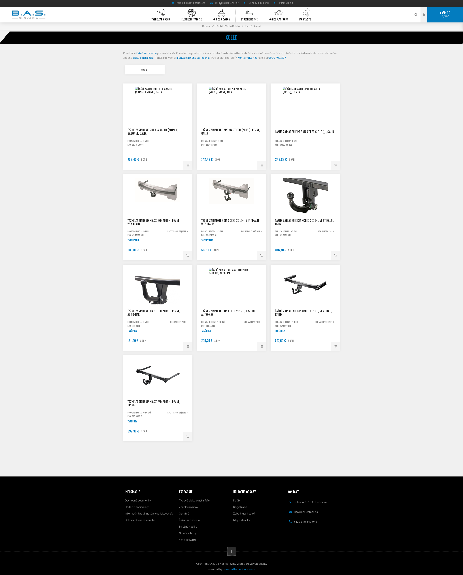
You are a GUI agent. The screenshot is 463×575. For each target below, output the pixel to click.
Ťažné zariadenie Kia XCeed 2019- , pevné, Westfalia (154, 222)
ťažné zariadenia (146, 53)
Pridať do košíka (187, 165)
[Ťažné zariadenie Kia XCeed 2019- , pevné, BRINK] (157, 390)
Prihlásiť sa (426, 14)
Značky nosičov (188, 507)
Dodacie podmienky (137, 507)
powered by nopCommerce (239, 569)
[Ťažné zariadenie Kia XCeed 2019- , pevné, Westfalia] (157, 209)
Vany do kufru (187, 539)
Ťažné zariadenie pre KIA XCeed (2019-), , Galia (304, 132)
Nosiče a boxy (187, 533)
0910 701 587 (277, 57)
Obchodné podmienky (138, 500)
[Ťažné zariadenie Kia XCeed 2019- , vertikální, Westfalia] (231, 209)
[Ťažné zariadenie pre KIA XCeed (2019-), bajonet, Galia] (157, 118)
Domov (206, 26)
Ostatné (184, 513)
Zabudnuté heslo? (244, 513)
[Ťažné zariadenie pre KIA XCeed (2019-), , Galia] (305, 118)
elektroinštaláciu (143, 57)
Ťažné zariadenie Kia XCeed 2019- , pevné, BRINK (154, 403)
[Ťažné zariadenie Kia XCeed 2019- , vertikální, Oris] (305, 209)
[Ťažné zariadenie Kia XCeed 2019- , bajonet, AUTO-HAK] (231, 299)
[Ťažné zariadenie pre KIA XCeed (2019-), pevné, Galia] (231, 118)
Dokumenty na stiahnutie (140, 520)
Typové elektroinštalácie (194, 500)
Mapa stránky (241, 520)
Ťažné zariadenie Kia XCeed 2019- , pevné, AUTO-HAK (154, 313)
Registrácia (240, 507)
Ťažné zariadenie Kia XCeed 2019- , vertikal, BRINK (303, 313)
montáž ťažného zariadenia (193, 57)
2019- (145, 69)
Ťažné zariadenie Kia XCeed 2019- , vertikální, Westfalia (230, 222)
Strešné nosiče (188, 526)
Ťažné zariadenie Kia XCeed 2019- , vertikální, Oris (304, 222)
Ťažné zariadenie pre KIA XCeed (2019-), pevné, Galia (230, 131)
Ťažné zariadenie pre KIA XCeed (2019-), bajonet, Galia (153, 131)
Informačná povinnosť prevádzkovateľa (149, 513)
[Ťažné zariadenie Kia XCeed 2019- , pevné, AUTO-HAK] (157, 299)
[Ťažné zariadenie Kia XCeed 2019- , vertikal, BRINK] (305, 299)
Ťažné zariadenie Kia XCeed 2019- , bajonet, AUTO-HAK (229, 313)
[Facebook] (231, 551)
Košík (444, 14)
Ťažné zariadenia (189, 520)
